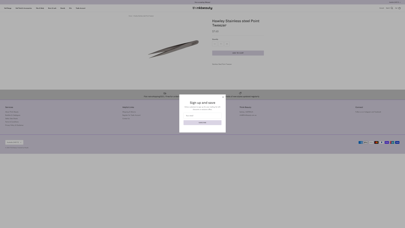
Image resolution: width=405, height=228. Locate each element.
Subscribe (202, 123)
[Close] (223, 97)
